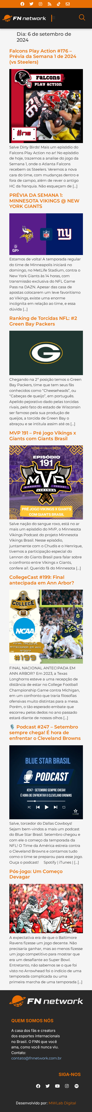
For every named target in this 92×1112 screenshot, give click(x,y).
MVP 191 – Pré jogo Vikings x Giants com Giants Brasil (42, 435)
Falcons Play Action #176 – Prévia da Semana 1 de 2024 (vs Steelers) (42, 56)
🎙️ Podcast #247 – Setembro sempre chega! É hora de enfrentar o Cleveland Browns (45, 732)
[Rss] (49, 4)
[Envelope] (68, 4)
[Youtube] (57, 1086)
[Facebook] (22, 4)
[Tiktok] (59, 4)
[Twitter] (31, 4)
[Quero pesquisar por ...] (82, 18)
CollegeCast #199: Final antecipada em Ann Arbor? (41, 580)
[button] (64, 18)
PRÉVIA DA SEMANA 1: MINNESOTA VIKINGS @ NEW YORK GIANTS (44, 200)
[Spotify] (76, 1086)
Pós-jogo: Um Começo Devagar (36, 874)
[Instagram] (40, 4)
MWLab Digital (62, 1103)
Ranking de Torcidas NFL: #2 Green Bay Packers (43, 321)
